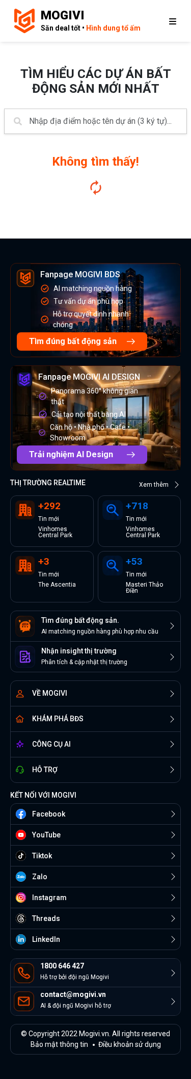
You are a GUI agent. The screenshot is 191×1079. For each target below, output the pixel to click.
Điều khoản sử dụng (129, 1044)
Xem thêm (154, 484)
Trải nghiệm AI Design (71, 454)
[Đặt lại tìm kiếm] (95, 187)
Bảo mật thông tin (59, 1044)
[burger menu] (173, 21)
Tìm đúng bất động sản (73, 341)
